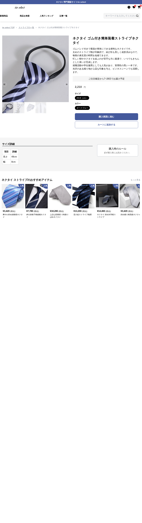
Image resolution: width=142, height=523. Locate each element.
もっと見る (135, 180)
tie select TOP (8, 27)
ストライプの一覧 (26, 27)
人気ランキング (46, 16)
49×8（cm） (82, 98)
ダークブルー (82, 108)
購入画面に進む (106, 116)
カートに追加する (106, 124)
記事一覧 (63, 16)
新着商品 (4, 16)
